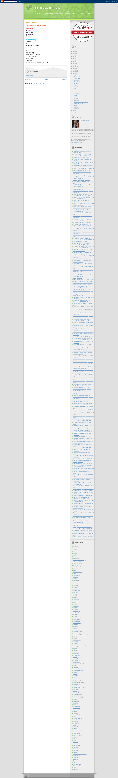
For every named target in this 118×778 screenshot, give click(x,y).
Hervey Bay (76, 655)
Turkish (75, 752)
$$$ (74, 553)
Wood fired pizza (77, 764)
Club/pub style (76, 611)
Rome (74, 726)
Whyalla (75, 762)
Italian (74, 667)
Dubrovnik (75, 621)
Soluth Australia (76, 733)
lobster (75, 679)
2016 (74, 58)
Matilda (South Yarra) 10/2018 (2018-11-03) (83, 350)
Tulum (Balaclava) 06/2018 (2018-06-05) (82, 495)
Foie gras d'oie (76, 639)
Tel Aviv (75, 748)
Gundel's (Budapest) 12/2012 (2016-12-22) (83, 281)
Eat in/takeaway (77, 623)
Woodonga (75, 765)
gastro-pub (75, 648)
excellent (75, 628)
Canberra (75, 599)
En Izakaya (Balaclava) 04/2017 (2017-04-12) (83, 258)
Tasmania (75, 747)
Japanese (75, 668)
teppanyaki (75, 750)
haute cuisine (76, 653)
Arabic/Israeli (76, 566)
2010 (74, 68)
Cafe (74, 597)
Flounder (75, 638)
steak (74, 740)
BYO (74, 595)
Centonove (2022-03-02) (79, 220)
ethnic (74, 626)
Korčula (75, 672)
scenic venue (76, 730)
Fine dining (75, 633)
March (75, 91)
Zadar (74, 769)
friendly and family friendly (79, 645)
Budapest (75, 592)
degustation (76, 619)
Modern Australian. (77, 696)
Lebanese (75, 675)
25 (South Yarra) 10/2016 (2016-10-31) (82, 157)
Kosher (75, 674)
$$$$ (74, 554)
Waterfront (76, 98)
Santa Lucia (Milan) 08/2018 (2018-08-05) (82, 431)
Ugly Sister (76, 96)
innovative (75, 660)
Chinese (75, 609)
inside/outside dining (77, 663)
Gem (74, 650)
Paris (74, 711)
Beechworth (76, 582)
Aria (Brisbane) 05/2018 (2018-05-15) (81, 175)
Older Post (64, 79)
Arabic (74, 565)
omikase (75, 709)
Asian (74, 573)
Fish (74, 636)
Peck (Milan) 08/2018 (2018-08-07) (81, 387)
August (75, 83)
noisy (74, 704)
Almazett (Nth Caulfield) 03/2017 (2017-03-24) (83, 168)
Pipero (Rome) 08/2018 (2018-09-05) (81, 395)
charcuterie (76, 606)
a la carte (75, 558)
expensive (75, 629)
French (75, 641)
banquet (75, 580)
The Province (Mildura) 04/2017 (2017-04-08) (83, 477)
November (76, 78)
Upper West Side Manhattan (79, 754)
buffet (74, 594)
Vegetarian (75, 755)
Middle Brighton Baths (78, 103)
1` (73, 556)
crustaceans (76, 617)
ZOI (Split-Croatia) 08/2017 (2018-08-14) (82, 527)
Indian (74, 658)
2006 (74, 75)
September (76, 81)
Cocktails (75, 612)
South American (76, 735)
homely (75, 657)
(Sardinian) (75, 546)
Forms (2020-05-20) (78, 273)
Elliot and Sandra (85, 120)
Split (74, 738)
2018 (74, 55)
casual (74, 602)
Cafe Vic (76, 95)
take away (75, 745)
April (75, 90)
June (75, 86)
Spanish (75, 736)
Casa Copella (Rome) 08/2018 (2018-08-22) (83, 219)
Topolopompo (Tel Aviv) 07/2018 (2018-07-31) (83, 490)
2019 (74, 53)
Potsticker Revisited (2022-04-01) (81, 404)
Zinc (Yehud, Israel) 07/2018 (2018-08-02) (82, 528)
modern (75, 692)
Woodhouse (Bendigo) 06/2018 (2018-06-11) (83, 516)
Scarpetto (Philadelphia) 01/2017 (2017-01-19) (83, 436)
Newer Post (28, 79)
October (76, 80)
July (75, 85)
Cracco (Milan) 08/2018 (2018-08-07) (81, 238)
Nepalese (75, 701)
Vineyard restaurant (77, 760)
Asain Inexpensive (77, 572)
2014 (74, 61)
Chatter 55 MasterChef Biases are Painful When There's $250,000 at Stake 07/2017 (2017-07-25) (82, 226)
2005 (74, 110)
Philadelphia (76, 714)
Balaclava (75, 577)
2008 (74, 71)
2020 (74, 51)
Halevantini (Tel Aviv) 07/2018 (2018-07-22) (83, 283)
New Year (75, 702)
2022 (74, 49)
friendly (75, 643)
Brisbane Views (76, 590)
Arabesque (76, 100)
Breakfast (75, 587)
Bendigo (75, 583)
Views (74, 759)
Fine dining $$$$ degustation (79, 634)
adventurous (76, 561)
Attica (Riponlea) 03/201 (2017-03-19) (81, 180)
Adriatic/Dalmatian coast (78, 560)
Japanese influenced (78, 670)
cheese (75, 607)
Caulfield (75, 604)
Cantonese (75, 600)
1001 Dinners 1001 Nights (48, 8)
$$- (74, 551)
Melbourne (75, 684)
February (76, 93)
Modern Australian (77, 694)
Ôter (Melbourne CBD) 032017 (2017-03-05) (83, 536)
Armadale (75, 568)
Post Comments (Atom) (39, 83)
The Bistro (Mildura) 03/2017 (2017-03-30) (82, 463)
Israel (74, 665)
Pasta (74, 713)
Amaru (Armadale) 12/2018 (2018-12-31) (82, 170)
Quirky (75, 721)
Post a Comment (29, 75)
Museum (75, 699)
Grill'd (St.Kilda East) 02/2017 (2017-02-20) (83, 279)
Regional (75, 723)
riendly (74, 725)
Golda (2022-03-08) (77, 278)
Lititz (74, 677)
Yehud (74, 767)
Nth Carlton (76, 706)
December (76, 76)
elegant (75, 624)
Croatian (75, 616)
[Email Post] (47, 62)
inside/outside (76, 662)
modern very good (77, 697)
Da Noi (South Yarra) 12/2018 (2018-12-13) (83, 241)
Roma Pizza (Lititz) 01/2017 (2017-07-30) (82, 419)
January (76, 108)
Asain (74, 570)
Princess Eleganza (77, 718)
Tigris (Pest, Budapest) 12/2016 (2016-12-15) (83, 489)
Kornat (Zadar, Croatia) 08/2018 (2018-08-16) (83, 331)
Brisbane (75, 588)
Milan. (74, 689)
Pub (74, 719)
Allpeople (76, 105)
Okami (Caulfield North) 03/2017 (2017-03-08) (83, 373)
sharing (75, 731)
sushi (74, 743)
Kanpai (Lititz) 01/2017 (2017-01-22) (81, 319)
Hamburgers (76, 651)
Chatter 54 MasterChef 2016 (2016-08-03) (82, 222)
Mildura (75, 691)
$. (73, 548)
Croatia (75, 614)
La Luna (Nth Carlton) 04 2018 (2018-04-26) (83, 336)
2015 (74, 60)
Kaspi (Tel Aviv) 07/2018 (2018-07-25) (81, 320)
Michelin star (76, 685)
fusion (74, 646)
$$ (74, 549)
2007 (74, 73)
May (75, 88)
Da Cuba (76, 106)
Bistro (74, 585)
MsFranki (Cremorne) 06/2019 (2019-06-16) (83, 362)
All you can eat (76, 563)
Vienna (75, 757)
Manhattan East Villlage (78, 682)
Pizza (74, 716)
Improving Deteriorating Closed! (81, 102)
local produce (76, 680)
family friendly (76, 631)
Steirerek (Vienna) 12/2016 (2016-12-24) (82, 447)
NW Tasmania (76, 708)
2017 (74, 56)
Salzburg (75, 728)
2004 (74, 112)
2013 (74, 63)
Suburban (75, 742)
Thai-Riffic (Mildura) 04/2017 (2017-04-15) (82, 458)
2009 (74, 70)
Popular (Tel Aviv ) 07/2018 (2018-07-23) (82, 403)
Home (46, 79)
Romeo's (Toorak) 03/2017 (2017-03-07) (82, 420)
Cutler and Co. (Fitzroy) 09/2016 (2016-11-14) (83, 239)
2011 (74, 66)
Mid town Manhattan (77, 687)
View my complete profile (76, 142)
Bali (74, 578)
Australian (75, 575)
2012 (74, 65)
